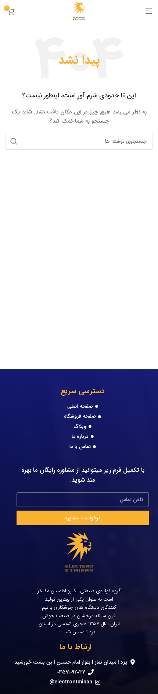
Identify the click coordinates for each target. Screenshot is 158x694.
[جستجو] (14, 141)
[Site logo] (79, 11)
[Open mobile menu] (148, 11)
